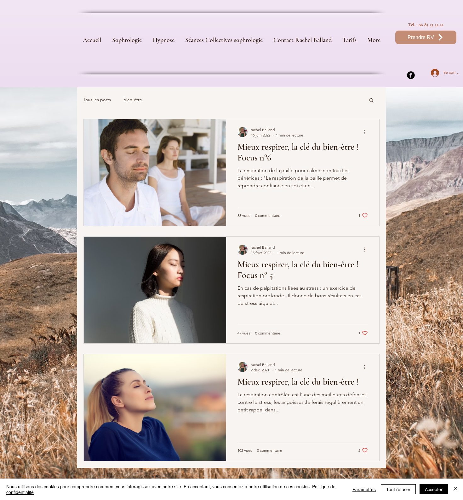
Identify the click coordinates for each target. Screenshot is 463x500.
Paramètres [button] (364, 489)
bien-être (132, 99)
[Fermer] (455, 489)
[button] (371, 100)
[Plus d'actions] (367, 132)
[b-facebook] (411, 75)
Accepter (434, 489)
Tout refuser (398, 489)
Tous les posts (97, 99)
